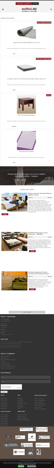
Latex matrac (4, 401)
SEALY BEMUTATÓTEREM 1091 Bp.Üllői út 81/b (10, 347)
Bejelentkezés (20, 3)
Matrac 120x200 (4, 423)
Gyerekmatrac (4, 403)
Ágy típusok (20, 398)
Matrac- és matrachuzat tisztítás (8, 366)
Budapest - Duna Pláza (23, 418)
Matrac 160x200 (4, 416)
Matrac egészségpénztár (11, 429)
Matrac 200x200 (4, 414)
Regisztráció (27, 3)
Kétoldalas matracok (39, 398)
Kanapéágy (20, 400)
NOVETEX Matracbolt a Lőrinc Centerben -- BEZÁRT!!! (38, 233)
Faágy (19, 408)
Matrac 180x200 (4, 419)
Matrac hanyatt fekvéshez (40, 408)
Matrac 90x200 (4, 421)
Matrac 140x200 (4, 424)
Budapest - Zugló (21, 416)
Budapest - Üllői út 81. (22, 414)
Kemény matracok (38, 402)
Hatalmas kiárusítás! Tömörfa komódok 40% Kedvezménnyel (38, 272)
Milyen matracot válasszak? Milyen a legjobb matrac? (40, 194)
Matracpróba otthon (5, 363)
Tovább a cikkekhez (27, 312)
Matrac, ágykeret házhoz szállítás (8, 359)
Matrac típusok (4, 405)
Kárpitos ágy (20, 406)
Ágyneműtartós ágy (22, 403)
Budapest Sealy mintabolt (23, 419)
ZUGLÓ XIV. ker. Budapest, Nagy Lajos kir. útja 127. (11, 345)
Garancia (3, 361)
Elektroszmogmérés (5, 356)
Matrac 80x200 (4, 418)
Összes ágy (20, 401)
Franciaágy (20, 405)
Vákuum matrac (4, 400)
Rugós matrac (4, 408)
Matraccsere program (5, 364)
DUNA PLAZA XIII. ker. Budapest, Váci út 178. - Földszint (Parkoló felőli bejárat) (17, 341)
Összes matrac (4, 406)
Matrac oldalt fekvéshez (39, 400)
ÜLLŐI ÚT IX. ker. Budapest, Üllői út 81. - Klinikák (11, 343)
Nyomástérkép (4, 357)
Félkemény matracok (39, 405)
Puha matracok (37, 407)
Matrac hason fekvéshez (39, 403)
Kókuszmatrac (4, 398)
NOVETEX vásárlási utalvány (7, 368)
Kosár (36, 3)
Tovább (5, 214)
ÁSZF (32, 461)
